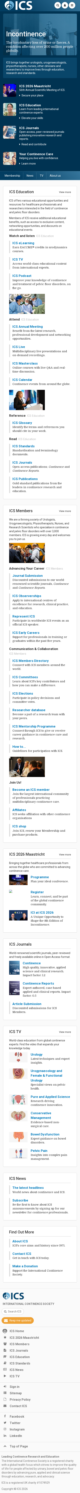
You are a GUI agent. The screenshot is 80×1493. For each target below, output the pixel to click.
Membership (12, 175)
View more (65, 192)
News (30, 175)
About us (55, 175)
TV (41, 175)
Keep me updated (20, 1320)
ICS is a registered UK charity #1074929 (26, 1482)
